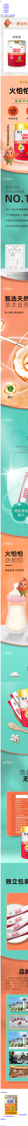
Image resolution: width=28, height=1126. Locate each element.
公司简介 (6, 4)
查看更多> (3, 1119)
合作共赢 (6, 5)
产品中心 (6, 9)
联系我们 (6, 12)
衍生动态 (6, 10)
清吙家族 (12, 15)
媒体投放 (6, 7)
